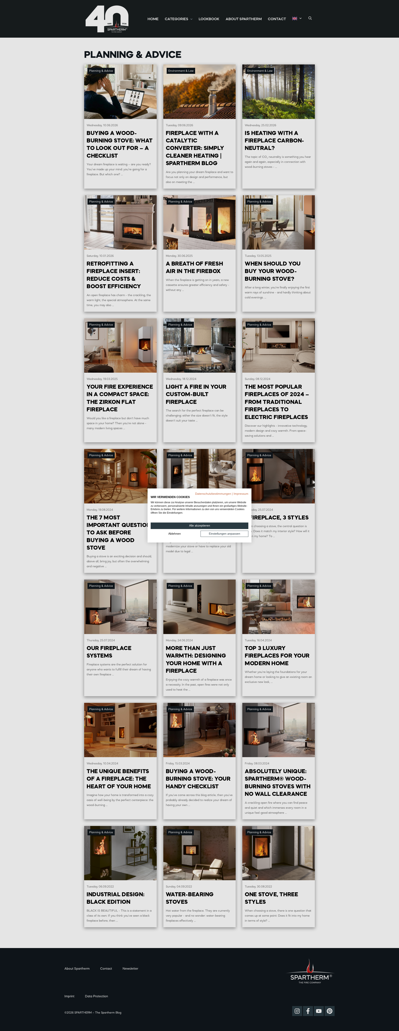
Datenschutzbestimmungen (213, 493)
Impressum (241, 493)
